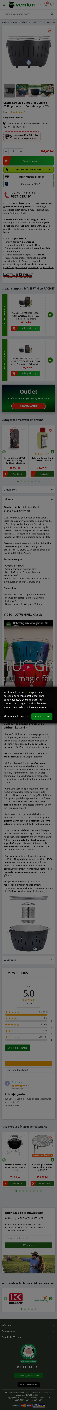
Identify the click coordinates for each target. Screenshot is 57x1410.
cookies (27, 692)
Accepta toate (42, 716)
